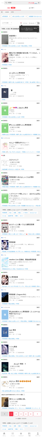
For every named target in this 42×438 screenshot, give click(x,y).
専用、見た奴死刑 (30, 82)
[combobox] (7, 22)
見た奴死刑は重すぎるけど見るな (11, 391)
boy (10, 212)
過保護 (33, 286)
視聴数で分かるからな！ (28, 205)
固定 (19, 212)
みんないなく (33, 212)
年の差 (15, 286)
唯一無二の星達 (12, 373)
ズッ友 (10, 286)
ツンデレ (21, 286)
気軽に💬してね (6, 152)
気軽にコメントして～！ (29, 152)
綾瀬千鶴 (10, 216)
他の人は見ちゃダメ (14, 321)
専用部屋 (5, 16)
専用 (30, 46)
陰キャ (39, 286)
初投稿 (4, 251)
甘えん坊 (28, 286)
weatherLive (20, 269)
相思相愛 (5, 169)
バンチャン (35, 408)
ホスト (21, 216)
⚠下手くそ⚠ (20, 251)
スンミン (22, 408)
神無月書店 (5, 186)
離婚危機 (28, 408)
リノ (16, 408)
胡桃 (16, 216)
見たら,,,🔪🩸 (23, 234)
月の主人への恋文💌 (14, 169)
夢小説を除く (32, 23)
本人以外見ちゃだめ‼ (18, 16)
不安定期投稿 (11, 251)
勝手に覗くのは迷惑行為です (16, 82)
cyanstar (4, 373)
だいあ (4, 216)
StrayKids (11, 408)
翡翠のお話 (5, 134)
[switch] (37, 23)
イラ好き (25, 212)
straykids (5, 408)
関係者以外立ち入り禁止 (9, 269)
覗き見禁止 (24, 46)
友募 (38, 152)
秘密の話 (27, 251)
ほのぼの (5, 286)
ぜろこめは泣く (16, 152)
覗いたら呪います (13, 234)
